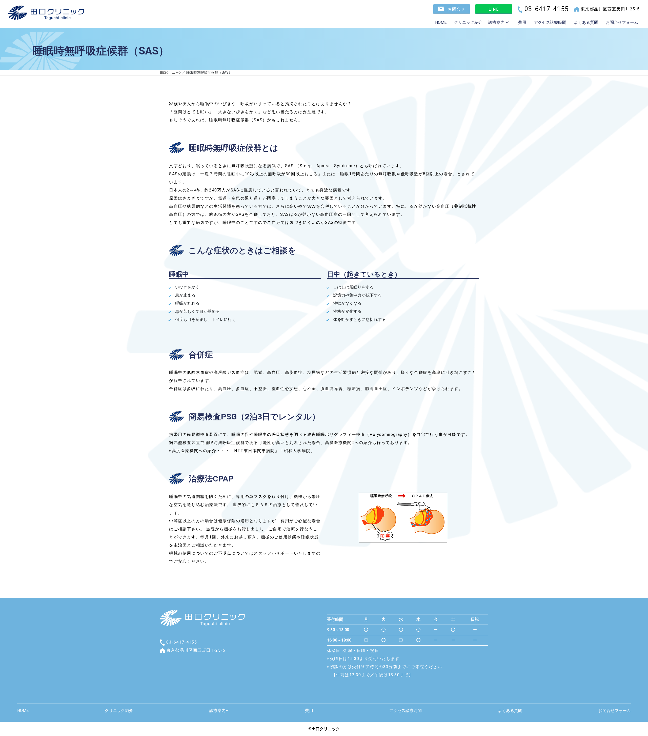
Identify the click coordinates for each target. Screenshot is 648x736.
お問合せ (455, 9)
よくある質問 (586, 22)
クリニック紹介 (468, 22)
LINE (494, 9)
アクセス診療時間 (550, 22)
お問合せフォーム (622, 22)
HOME (441, 22)
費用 (522, 22)
